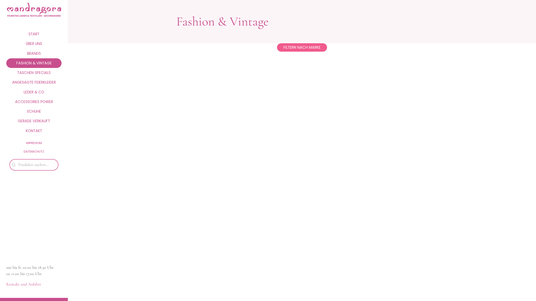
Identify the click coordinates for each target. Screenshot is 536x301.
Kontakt (34, 130)
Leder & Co (34, 92)
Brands (34, 53)
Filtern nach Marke (302, 47)
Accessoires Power (34, 101)
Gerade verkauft (34, 121)
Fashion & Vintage (34, 63)
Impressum (34, 143)
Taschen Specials (34, 72)
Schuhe (34, 111)
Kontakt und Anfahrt (23, 284)
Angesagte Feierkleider (34, 82)
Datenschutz (34, 151)
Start (33, 34)
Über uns (34, 43)
